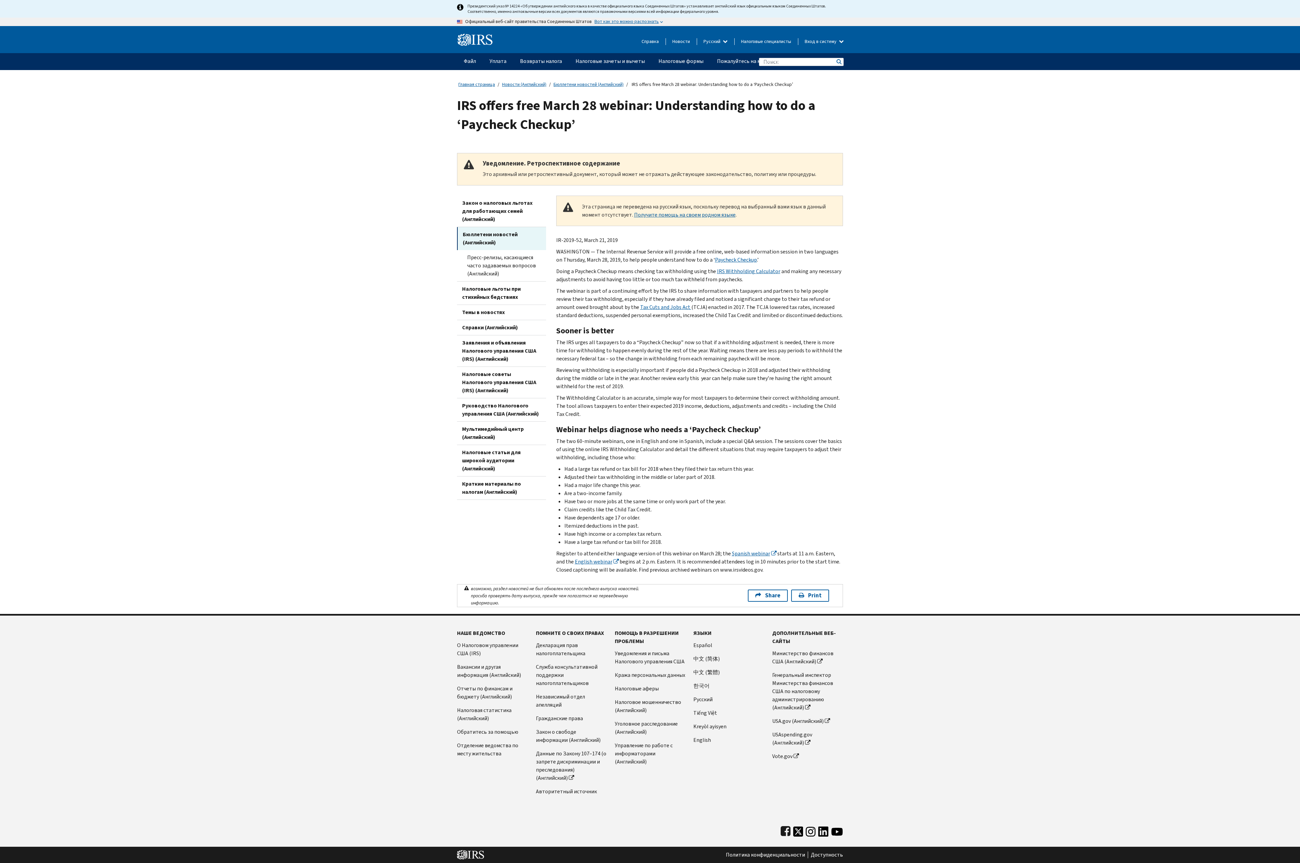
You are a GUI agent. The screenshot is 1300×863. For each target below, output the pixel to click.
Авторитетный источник (566, 791)
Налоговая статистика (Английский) (484, 714)
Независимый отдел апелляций (560, 700)
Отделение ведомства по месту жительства (487, 749)
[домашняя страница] (475, 37)
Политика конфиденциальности (765, 854)
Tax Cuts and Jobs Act (665, 307)
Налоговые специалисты (766, 41)
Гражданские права (559, 718)
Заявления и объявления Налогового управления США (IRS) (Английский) (499, 350)
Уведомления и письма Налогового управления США (650, 657)
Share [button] (772, 595)
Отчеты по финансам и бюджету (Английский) (485, 692)
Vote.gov (782, 756)
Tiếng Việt (705, 712)
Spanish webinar (751, 553)
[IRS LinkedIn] (823, 830)
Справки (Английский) (490, 327)
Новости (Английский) (524, 84)
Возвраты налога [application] (541, 61)
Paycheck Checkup (736, 259)
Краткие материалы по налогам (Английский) (491, 487)
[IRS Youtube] (837, 830)
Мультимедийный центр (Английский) (493, 433)
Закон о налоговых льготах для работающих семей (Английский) (497, 211)
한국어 (701, 685)
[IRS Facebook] (785, 830)
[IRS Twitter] (798, 830)
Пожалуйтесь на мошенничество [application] (757, 61)
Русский (712, 41)
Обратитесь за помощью (487, 731)
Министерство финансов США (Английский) (802, 657)
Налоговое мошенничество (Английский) (648, 706)
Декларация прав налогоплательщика (560, 649)
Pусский (703, 699)
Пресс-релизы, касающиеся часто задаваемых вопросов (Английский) (501, 265)
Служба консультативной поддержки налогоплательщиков (567, 675)
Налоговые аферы (637, 688)
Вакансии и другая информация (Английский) (489, 671)
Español (702, 645)
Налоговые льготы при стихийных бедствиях (491, 293)
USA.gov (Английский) (798, 721)
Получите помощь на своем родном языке (685, 214)
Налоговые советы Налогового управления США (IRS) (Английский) (499, 382)
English (702, 740)
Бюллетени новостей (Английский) (589, 84)
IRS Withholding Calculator (748, 271)
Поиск (838, 62)
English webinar (593, 561)
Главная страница (476, 84)
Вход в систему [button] (821, 41)
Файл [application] (470, 61)
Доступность (827, 854)
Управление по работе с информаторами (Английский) (644, 753)
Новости (681, 41)
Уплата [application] (498, 61)
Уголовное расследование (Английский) (646, 727)
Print (815, 595)
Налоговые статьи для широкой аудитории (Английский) (491, 460)
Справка (650, 41)
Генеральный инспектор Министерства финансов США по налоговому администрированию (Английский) (802, 691)
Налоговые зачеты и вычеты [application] (610, 61)
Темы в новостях (483, 312)
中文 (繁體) (706, 672)
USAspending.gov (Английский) (792, 738)
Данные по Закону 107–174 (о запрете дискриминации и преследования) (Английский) (571, 765)
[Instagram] (811, 830)
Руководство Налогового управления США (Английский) (500, 409)
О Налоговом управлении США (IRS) (487, 649)
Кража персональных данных (650, 675)
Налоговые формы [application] (680, 61)
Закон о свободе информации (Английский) (568, 736)
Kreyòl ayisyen (710, 726)
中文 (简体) (706, 658)
